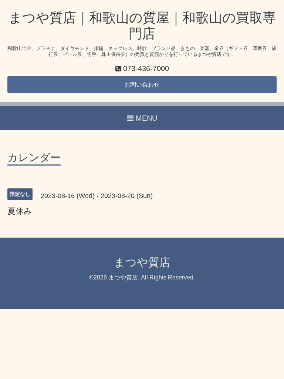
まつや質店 (142, 262)
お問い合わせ (142, 84)
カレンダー (34, 157)
